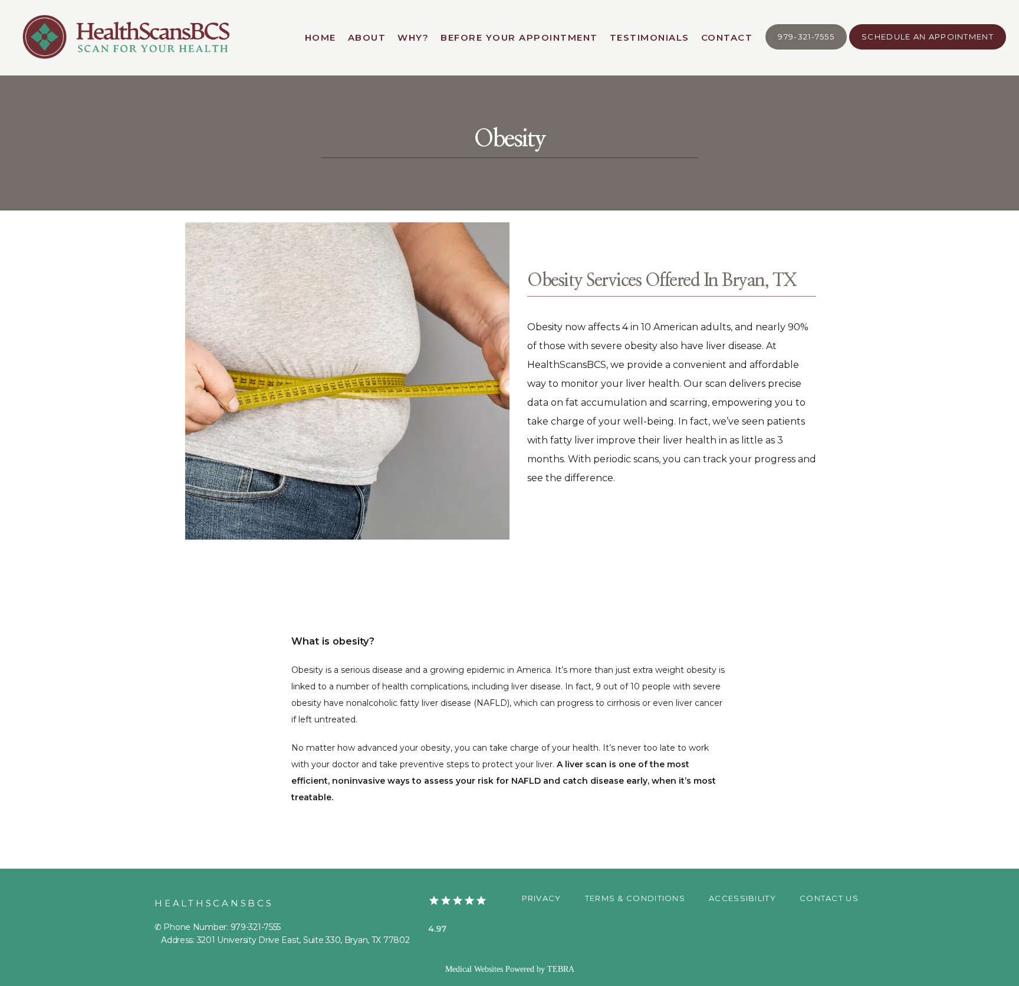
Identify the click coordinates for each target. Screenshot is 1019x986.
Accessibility (742, 898)
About (367, 37)
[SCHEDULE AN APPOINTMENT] (927, 48)
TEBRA (560, 969)
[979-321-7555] (806, 48)
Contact (727, 37)
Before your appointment (519, 37)
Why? (413, 37)
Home (320, 37)
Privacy (541, 898)
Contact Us (829, 898)
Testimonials (649, 37)
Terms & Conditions (635, 898)
